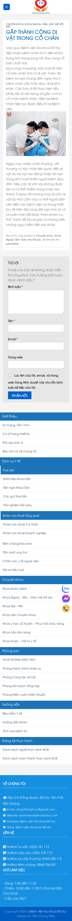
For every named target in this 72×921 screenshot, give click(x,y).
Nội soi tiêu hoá (13, 569)
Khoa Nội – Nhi (13, 606)
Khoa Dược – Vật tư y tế (19, 641)
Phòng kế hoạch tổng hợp (21, 686)
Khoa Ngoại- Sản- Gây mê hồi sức (35, 25)
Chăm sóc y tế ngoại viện (21, 561)
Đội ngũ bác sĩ (13, 442)
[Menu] (6, 7)
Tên (11, 321)
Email (13, 339)
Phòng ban (10, 650)
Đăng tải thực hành (17, 740)
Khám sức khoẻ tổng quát (21, 515)
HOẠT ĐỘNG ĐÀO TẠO (19, 659)
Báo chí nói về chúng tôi (19, 451)
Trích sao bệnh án (15, 731)
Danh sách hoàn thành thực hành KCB (30, 758)
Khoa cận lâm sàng (16, 632)
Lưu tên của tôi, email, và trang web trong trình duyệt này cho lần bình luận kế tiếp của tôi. (35, 381)
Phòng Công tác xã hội (19, 677)
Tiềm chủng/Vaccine (17, 543)
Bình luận (15, 286)
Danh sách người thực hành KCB (26, 749)
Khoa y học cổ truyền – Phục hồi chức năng (33, 623)
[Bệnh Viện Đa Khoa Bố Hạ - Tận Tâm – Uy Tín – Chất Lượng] (41, 7)
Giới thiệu (9, 416)
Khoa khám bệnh (15, 588)
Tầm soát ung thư (15, 552)
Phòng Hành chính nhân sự (22, 668)
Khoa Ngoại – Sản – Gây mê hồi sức (28, 597)
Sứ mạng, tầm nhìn (16, 425)
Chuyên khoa (14, 23)
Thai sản (8, 470)
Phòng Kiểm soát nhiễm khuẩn (24, 694)
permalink (12, 243)
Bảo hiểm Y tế (12, 713)
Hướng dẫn (11, 704)
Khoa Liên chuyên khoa (19, 615)
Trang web (15, 357)
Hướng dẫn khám (15, 722)
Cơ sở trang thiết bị (16, 433)
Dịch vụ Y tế (11, 461)
